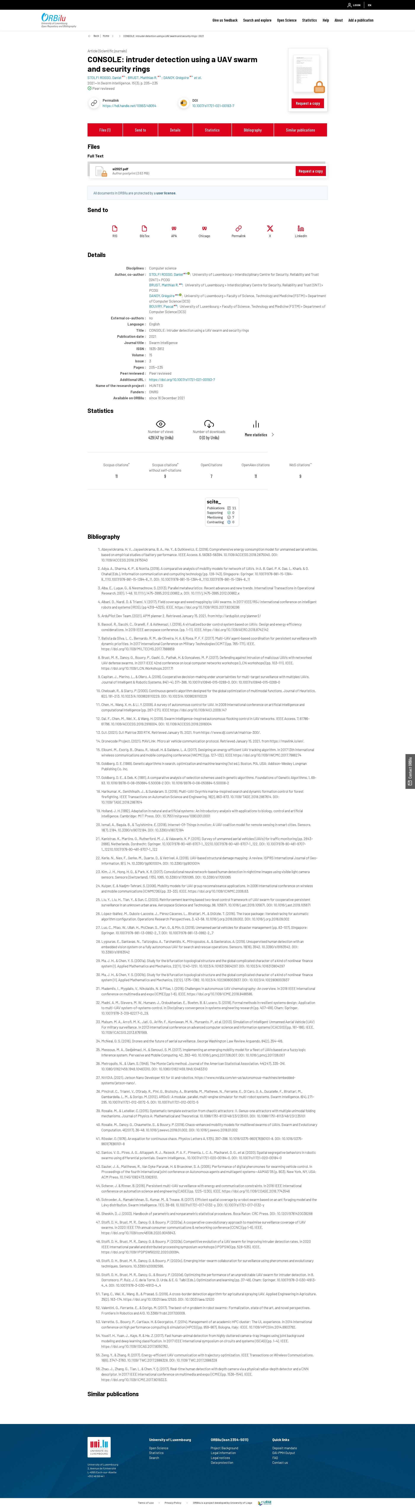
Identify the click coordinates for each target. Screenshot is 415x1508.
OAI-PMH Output (283, 1453)
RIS (114, 236)
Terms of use (145, 1502)
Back (96, 35)
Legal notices (220, 1458)
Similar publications (300, 129)
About (339, 20)
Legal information (223, 1453)
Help (326, 20)
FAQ (275, 1458)
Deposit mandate (284, 1448)
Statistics (309, 20)
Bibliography (253, 129)
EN (369, 4)
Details (175, 129)
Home (106, 35)
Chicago (204, 236)
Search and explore (257, 20)
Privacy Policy (173, 1502)
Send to (140, 129)
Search (154, 1458)
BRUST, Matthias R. (164, 285)
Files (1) (104, 129)
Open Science (287, 20)
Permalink (239, 236)
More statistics (256, 434)
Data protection (222, 1462)
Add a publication (361, 20)
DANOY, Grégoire (162, 295)
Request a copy (308, 103)
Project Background (224, 1448)
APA (174, 236)
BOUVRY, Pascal (161, 306)
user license (166, 193)
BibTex (144, 236)
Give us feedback (225, 20)
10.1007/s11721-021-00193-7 (213, 105)
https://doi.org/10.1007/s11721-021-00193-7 (182, 379)
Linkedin (301, 236)
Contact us (280, 1462)
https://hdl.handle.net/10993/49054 (129, 105)
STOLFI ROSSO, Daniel (166, 274)
